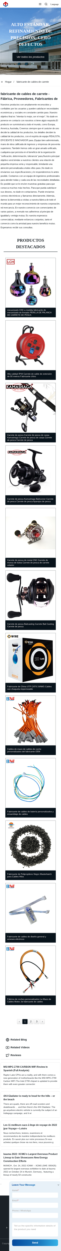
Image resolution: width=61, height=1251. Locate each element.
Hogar (8, 82)
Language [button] (54, 4)
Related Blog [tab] (19, 1039)
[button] (40, 4)
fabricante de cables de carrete (33, 82)
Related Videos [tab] (20, 1047)
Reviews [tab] (16, 1055)
